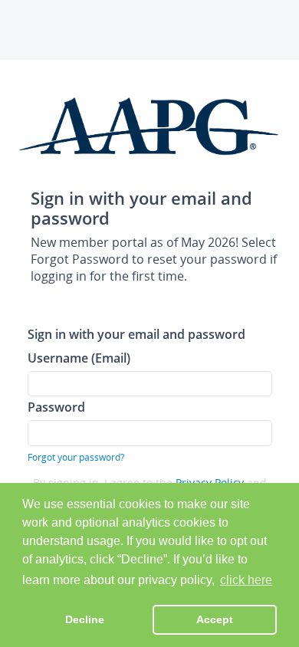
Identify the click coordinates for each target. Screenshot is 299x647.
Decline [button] (84, 619)
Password (56, 407)
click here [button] (246, 579)
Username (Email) (79, 358)
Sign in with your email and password (136, 334)
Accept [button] (214, 619)
